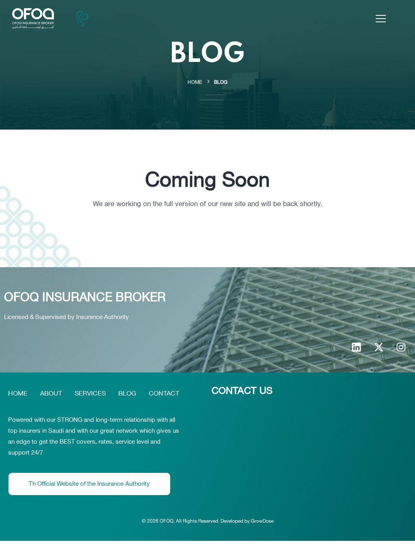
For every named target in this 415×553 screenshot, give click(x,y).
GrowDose (262, 521)
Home (195, 82)
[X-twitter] (378, 347)
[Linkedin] (356, 347)
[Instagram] (401, 347)
